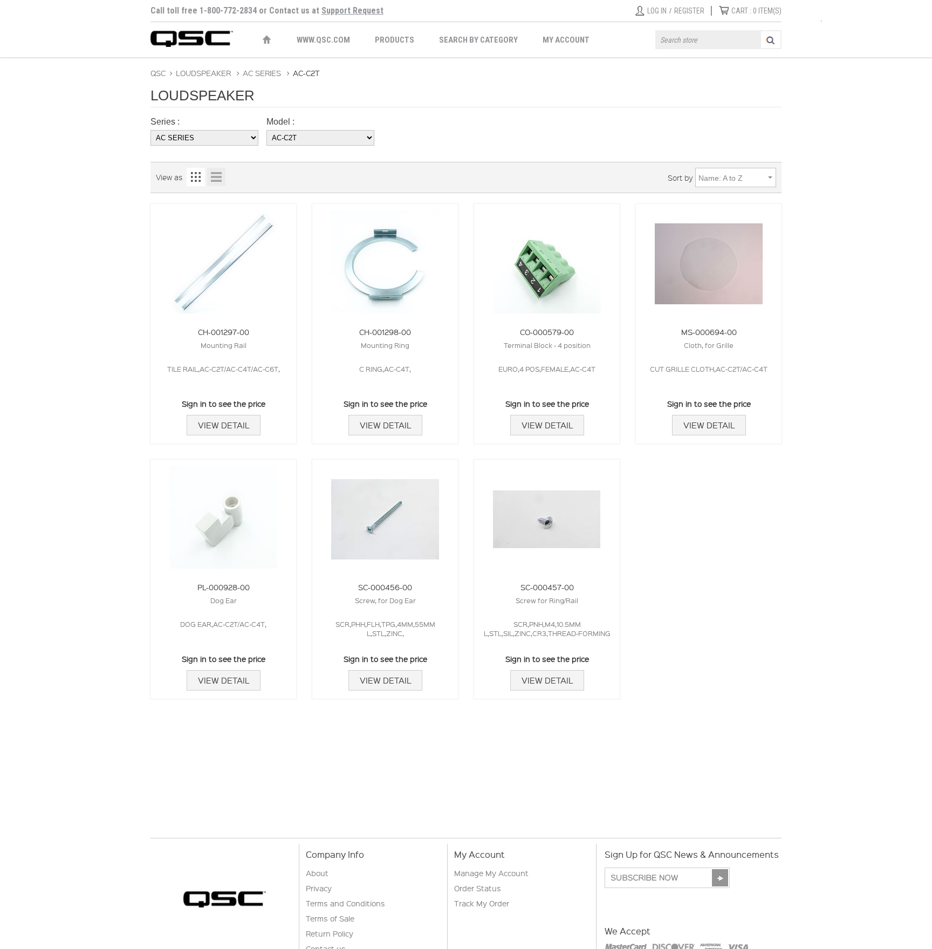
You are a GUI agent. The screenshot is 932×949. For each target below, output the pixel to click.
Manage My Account (491, 873)
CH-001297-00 (223, 332)
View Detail (223, 425)
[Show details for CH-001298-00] (385, 258)
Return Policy (329, 933)
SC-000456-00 (385, 587)
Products (394, 40)
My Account (566, 40)
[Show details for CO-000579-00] (547, 258)
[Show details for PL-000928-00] (223, 514)
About (317, 873)
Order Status (477, 888)
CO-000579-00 (547, 332)
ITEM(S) (756, 10)
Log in (657, 10)
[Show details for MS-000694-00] (709, 258)
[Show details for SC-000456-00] (385, 514)
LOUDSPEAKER (203, 73)
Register (689, 10)
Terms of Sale (330, 918)
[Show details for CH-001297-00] (223, 258)
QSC (158, 73)
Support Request (352, 10)
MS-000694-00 (709, 332)
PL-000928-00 (223, 587)
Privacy (319, 888)
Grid (196, 177)
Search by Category (478, 40)
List (216, 177)
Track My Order (481, 903)
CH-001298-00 (385, 332)
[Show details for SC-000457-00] (547, 514)
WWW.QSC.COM (323, 40)
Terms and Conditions (345, 903)
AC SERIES (262, 73)
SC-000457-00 (547, 587)
